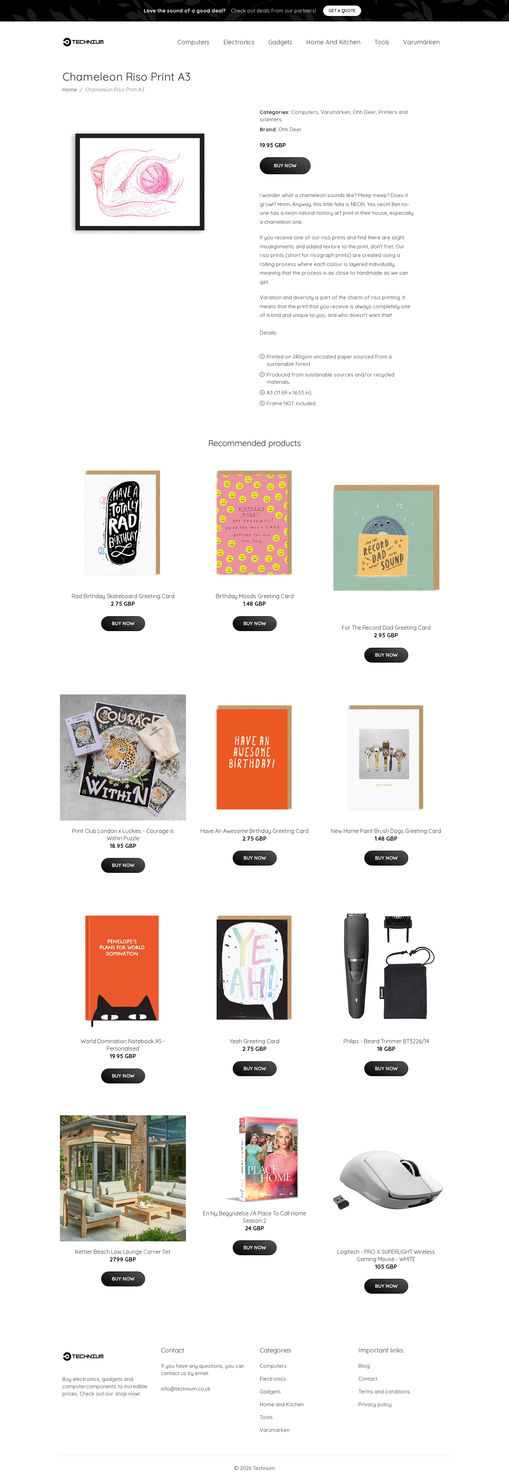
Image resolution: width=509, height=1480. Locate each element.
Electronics (238, 42)
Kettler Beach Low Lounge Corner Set (123, 1251)
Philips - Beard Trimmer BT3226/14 (386, 1041)
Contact (367, 1378)
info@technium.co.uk (186, 1388)
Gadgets (280, 42)
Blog (364, 1366)
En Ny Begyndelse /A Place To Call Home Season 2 (254, 1217)
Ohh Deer (364, 112)
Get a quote (342, 10)
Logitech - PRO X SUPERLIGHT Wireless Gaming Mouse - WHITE (386, 1255)
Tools (381, 42)
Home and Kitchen (333, 42)
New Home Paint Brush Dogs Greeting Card (386, 830)
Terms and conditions (384, 1391)
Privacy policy (375, 1404)
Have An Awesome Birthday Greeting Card (254, 830)
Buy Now (285, 165)
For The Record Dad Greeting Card (386, 627)
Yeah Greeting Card (254, 1041)
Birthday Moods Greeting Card (255, 596)
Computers (193, 42)
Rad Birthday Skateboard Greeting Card (123, 596)
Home (69, 89)
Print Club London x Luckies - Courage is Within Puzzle (123, 834)
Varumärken (421, 42)
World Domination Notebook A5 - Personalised (123, 1045)
